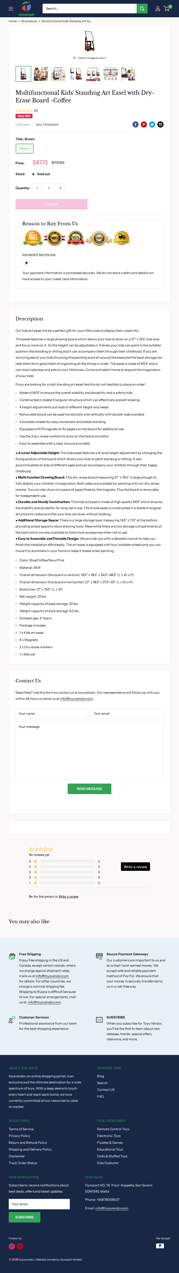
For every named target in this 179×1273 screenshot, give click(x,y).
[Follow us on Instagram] (12, 1246)
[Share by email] (160, 124)
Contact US (106, 1090)
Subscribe (24, 1217)
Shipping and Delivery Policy (30, 1149)
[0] (166, 8)
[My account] (158, 8)
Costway (22, 124)
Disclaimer (17, 1156)
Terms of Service (21, 1129)
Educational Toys (110, 1149)
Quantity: (22, 188)
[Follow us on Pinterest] (20, 1246)
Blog (100, 1076)
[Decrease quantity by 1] (37, 188)
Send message (89, 789)
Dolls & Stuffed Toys (112, 1156)
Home (13, 21)
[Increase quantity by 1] (60, 188)
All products (29, 21)
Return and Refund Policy (28, 1142)
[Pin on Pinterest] (144, 124)
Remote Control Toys (113, 1129)
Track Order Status (23, 1163)
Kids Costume (107, 1163)
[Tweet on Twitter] (152, 124)
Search (102, 1083)
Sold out (51, 204)
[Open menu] (11, 8)
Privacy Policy (19, 1136)
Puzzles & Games (110, 1142)
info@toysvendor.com (76, 699)
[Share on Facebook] (136, 124)
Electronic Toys (108, 1136)
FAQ (100, 1096)
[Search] (142, 8)
